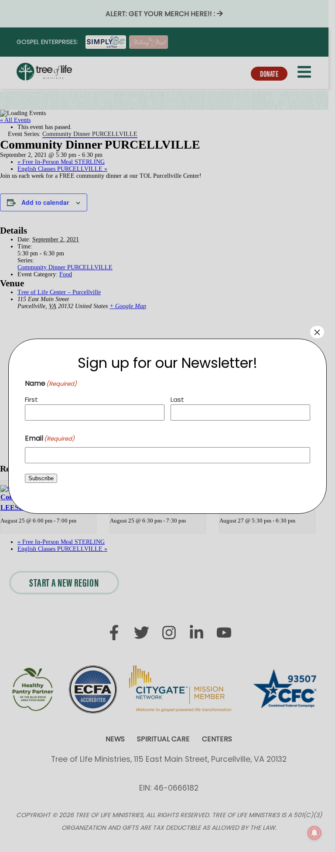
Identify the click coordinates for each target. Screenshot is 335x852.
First (31, 399)
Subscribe (41, 478)
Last (177, 399)
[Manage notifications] (314, 833)
